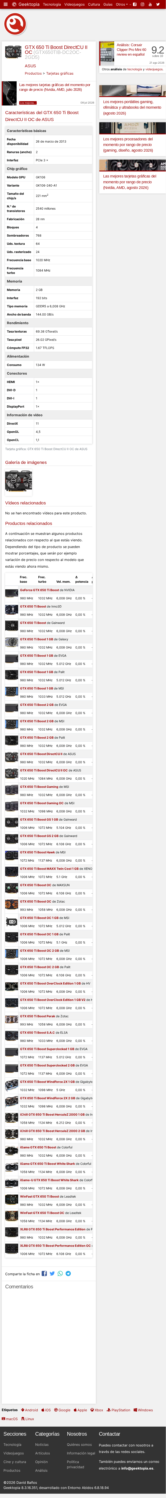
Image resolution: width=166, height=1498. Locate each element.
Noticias (42, 1444)
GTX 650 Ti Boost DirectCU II (41, 754)
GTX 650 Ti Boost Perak (37, 1016)
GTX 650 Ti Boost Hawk (37, 852)
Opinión (41, 1462)
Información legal (81, 1453)
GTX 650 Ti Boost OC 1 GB (39, 918)
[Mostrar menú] (6, 4)
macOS (12, 1419)
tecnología (134, 69)
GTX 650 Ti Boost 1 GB (36, 639)
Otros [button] (121, 4)
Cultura (94, 4)
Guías (107, 4)
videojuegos (154, 69)
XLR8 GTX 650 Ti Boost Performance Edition (52, 1229)
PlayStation (121, 1410)
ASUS (30, 66)
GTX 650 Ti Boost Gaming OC (42, 803)
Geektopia (28, 4)
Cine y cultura (14, 1462)
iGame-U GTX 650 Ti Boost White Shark (49, 1180)
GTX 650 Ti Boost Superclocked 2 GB (47, 1065)
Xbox (99, 1410)
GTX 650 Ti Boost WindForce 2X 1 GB (47, 1081)
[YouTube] (151, 4)
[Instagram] (143, 4)
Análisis (41, 1470)
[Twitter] (158, 4)
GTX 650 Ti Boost (33, 606)
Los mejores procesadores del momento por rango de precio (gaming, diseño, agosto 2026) (128, 145)
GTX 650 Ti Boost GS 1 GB (39, 819)
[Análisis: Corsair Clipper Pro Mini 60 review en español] (106, 53)
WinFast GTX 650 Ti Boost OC (42, 1213)
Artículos (42, 1453)
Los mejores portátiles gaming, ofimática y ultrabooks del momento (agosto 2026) (132, 107)
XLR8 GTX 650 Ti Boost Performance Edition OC (55, 1245)
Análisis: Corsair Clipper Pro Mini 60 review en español (131, 50)
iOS (48, 1410)
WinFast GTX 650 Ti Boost (39, 1196)
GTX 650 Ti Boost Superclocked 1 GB (47, 1049)
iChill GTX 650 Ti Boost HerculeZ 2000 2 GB (52, 1131)
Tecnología (52, 4)
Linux (29, 1419)
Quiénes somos (79, 1444)
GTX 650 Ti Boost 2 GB (37, 705)
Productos (33, 73)
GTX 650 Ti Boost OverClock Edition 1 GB (50, 983)
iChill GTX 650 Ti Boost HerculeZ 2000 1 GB (52, 1114)
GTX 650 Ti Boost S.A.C (37, 1032)
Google (64, 1410)
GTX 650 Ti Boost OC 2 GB (39, 950)
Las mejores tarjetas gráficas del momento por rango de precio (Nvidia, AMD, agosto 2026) (129, 182)
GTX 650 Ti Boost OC (35, 885)
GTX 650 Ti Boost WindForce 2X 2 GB (47, 1098)
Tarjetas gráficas (59, 73)
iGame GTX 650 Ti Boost (38, 1147)
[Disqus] (48, 1348)
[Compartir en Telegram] (69, 1273)
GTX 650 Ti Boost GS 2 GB (39, 836)
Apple (82, 1410)
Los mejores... (28, 102)
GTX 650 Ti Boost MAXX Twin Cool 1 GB (49, 868)
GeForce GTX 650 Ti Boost (39, 590)
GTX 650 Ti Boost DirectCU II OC (44, 770)
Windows (145, 1410)
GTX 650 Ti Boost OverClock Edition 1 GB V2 (52, 1000)
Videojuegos (74, 4)
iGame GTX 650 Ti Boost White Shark (47, 1163)
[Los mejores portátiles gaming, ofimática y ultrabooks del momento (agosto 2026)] (132, 90)
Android (31, 1410)
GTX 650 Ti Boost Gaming (39, 786)
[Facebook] (135, 4)
